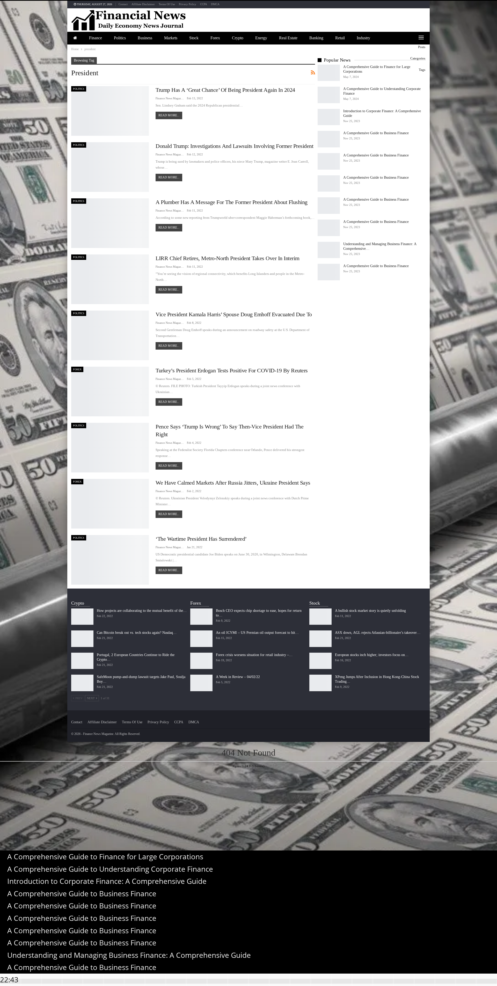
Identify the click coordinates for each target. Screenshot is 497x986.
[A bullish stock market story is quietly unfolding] (320, 616)
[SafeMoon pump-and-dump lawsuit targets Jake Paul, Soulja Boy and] (82, 683)
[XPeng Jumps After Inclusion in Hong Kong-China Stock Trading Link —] (320, 683)
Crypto (237, 38)
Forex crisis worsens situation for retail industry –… (254, 655)
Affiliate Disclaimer (143, 4)
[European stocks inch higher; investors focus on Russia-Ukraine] (320, 661)
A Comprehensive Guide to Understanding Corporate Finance (110, 869)
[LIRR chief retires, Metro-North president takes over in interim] (110, 279)
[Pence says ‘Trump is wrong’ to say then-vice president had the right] (110, 447)
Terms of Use (167, 4)
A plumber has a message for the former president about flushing (232, 202)
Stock (194, 38)
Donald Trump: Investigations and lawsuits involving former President (234, 146)
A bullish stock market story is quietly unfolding (370, 611)
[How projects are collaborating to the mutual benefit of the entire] (82, 616)
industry (363, 38)
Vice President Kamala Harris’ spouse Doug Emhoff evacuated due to (234, 314)
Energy (261, 38)
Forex (215, 38)
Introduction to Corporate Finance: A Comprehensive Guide (107, 881)
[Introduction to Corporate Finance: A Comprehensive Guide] (329, 117)
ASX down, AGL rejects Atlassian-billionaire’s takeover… (377, 633)
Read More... (168, 115)
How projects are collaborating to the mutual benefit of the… (142, 611)
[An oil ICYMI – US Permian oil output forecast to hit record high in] (201, 638)
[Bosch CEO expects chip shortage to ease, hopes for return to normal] (201, 616)
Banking (316, 38)
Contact (123, 4)
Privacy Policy (187, 4)
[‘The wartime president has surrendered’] (110, 560)
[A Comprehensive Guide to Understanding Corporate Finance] (329, 95)
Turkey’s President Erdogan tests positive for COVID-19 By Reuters (232, 370)
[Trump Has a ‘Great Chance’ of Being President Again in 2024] (110, 111)
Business (145, 38)
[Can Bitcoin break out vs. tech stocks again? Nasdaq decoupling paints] (82, 638)
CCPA (203, 4)
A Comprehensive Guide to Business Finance (376, 133)
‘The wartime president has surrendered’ (201, 539)
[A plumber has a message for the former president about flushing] (110, 223)
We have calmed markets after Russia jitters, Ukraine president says (233, 482)
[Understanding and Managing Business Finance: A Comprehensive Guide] (329, 250)
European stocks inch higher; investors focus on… (371, 655)
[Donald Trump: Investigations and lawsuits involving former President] (110, 167)
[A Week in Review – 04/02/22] (201, 683)
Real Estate (288, 38)
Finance (95, 38)
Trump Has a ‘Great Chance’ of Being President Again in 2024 (225, 90)
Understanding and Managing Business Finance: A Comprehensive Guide (129, 955)
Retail (340, 38)
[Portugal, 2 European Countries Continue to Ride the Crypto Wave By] (82, 661)
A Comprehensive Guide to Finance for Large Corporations (105, 856)
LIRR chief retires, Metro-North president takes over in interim (227, 258)
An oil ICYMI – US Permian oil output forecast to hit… (257, 633)
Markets (170, 38)
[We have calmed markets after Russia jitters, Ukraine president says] (110, 504)
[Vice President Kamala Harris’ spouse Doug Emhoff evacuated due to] (110, 335)
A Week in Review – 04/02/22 (238, 677)
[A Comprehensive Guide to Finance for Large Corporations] (329, 73)
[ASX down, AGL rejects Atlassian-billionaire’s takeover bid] (320, 638)
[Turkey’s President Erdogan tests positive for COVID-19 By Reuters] (110, 391)
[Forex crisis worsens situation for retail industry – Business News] (201, 661)
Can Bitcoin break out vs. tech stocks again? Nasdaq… (137, 633)
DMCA (215, 4)
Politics (120, 38)
